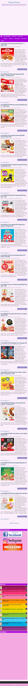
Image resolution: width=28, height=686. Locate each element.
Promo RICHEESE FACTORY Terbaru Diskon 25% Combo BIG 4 (14, 493)
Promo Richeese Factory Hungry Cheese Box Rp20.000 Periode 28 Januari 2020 (12, 136)
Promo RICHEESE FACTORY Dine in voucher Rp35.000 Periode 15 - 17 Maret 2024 (14, 105)
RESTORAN (20, 36)
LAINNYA (2, 40)
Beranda (17, 523)
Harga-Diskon (14, 2)
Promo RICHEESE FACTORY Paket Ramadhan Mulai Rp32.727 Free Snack (14, 463)
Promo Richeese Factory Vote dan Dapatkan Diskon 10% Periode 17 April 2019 (13, 255)
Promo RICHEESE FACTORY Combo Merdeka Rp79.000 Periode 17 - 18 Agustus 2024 (12, 74)
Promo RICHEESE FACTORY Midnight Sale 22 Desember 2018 (14, 343)
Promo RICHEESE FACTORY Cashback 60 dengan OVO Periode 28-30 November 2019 (14, 165)
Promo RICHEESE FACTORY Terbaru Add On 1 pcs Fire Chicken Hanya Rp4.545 (14, 434)
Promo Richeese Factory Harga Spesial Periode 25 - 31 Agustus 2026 (12, 44)
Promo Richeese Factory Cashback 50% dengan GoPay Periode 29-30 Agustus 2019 (13, 225)
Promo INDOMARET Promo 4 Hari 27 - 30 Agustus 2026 (12, 609)
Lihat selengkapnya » (22, 69)
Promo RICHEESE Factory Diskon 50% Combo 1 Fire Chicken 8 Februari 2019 (14, 314)
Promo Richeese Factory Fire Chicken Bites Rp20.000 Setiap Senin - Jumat (14, 285)
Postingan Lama (12, 523)
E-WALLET (11, 38)
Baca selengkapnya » (5, 71)
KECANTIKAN (17, 38)
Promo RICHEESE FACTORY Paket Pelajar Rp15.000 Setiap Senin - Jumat (13, 196)
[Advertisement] (14, 21)
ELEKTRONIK (23, 38)
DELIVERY (5, 38)
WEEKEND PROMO (7, 36)
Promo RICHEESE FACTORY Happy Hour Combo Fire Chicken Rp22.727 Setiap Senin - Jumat (13, 373)
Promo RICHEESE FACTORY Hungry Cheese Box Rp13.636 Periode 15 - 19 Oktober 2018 (13, 403)
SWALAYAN (14, 36)
